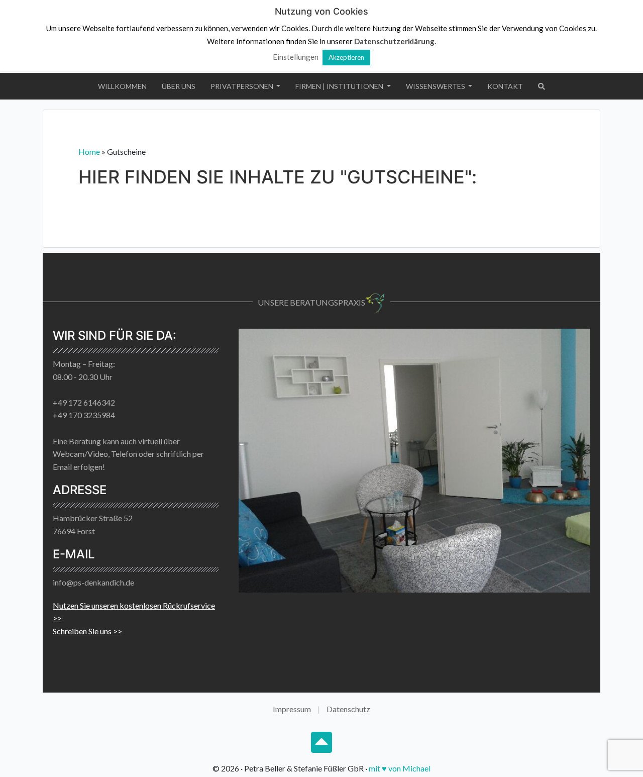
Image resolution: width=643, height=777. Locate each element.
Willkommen (122, 86)
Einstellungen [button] (295, 56)
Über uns (178, 86)
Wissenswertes (436, 86)
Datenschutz (348, 709)
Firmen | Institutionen (340, 86)
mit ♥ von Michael (400, 768)
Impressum (292, 709)
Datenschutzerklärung (394, 41)
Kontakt (505, 86)
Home (89, 151)
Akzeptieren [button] (346, 57)
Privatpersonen (242, 86)
